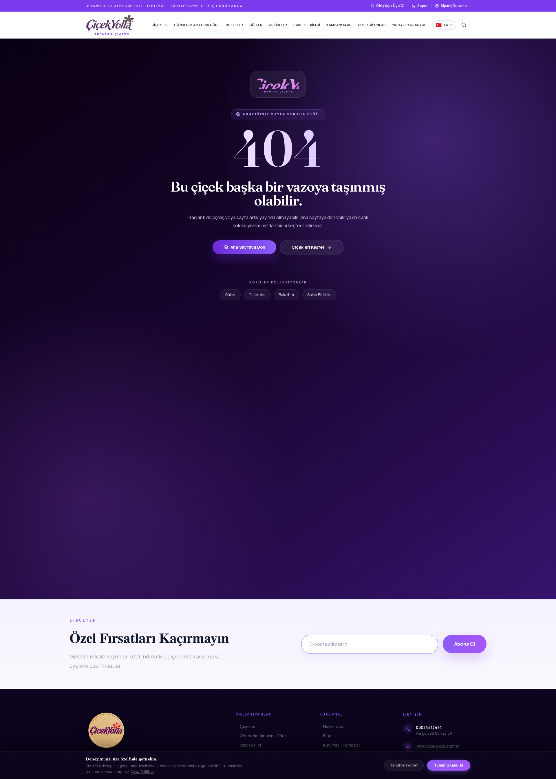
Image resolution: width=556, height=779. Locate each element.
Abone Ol (464, 644)
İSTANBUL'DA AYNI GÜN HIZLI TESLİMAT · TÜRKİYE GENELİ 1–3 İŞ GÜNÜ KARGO (164, 5)
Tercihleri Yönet (404, 765)
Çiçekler (159, 25)
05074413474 (429, 727)
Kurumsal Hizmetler (341, 745)
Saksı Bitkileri (306, 25)
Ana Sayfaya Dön (248, 247)
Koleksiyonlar (372, 25)
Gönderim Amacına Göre (197, 25)
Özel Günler (250, 745)
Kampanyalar (339, 25)
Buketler (234, 25)
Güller (255, 25)
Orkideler (278, 25)
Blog (327, 735)
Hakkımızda (334, 726)
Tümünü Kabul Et (448, 765)
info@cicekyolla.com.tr (437, 746)
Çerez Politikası (142, 771)
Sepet (422, 5)
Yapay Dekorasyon (409, 25)
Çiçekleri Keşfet (308, 247)
